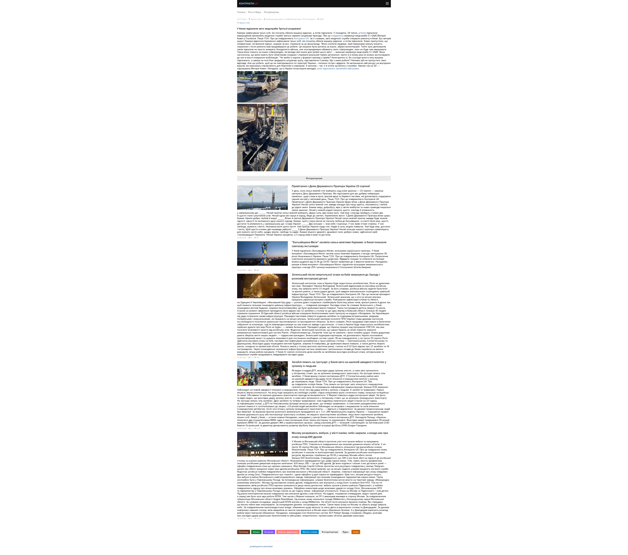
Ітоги (355, 532)
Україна (242, 23)
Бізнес (256, 532)
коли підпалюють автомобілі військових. (338, 68)
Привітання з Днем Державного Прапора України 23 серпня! (331, 186)
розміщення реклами (261, 546)
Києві (363, 33)
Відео (346, 532)
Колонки (268, 532)
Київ (248, 23)
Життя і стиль (310, 532)
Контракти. (248, 3)
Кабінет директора (288, 532)
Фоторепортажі (271, 12)
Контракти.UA (301, 38)
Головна (241, 12)
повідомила (337, 35)
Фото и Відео (254, 12)
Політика (243, 532)
